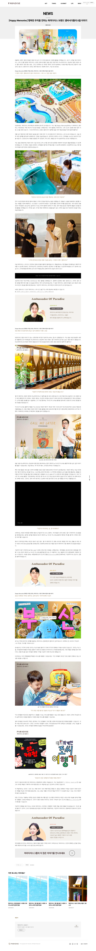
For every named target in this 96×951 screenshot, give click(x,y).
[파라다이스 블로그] (14, 3)
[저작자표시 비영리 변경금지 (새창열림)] (32, 865)
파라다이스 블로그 (23, 925)
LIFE (72, 3)
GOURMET (64, 3)
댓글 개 (16, 917)
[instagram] (70, 944)
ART (46, 3)
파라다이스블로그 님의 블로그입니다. (26, 927)
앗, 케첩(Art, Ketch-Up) (70, 782)
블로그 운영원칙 (84, 944)
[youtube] (72, 944)
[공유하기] (20, 865)
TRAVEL (54, 3)
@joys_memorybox (73, 799)
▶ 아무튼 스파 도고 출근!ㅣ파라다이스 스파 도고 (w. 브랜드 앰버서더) (34, 291)
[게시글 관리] (22, 865)
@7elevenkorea (51, 554)
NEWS (79, 3)
